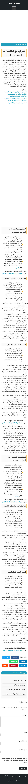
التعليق (25, 715)
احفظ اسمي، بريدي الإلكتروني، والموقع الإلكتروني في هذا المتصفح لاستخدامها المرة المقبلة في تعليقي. (14, 760)
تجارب (17, 44)
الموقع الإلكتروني (23, 749)
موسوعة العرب (14, 3)
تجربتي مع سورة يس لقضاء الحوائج (15, 694)
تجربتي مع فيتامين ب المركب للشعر (12, 273)
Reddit (5, 665)
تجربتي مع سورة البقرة (19, 685)
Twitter (6, 657)
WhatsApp (14, 661)
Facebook (14, 657)
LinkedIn (23, 661)
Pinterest (13, 665)
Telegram (22, 665)
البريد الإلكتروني (23, 741)
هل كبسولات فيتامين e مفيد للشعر (12, 423)
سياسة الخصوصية (16, 776)
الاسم (25, 732)
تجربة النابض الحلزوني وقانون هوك (15, 689)
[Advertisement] (14, 26)
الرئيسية (24, 44)
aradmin (14, 673)
